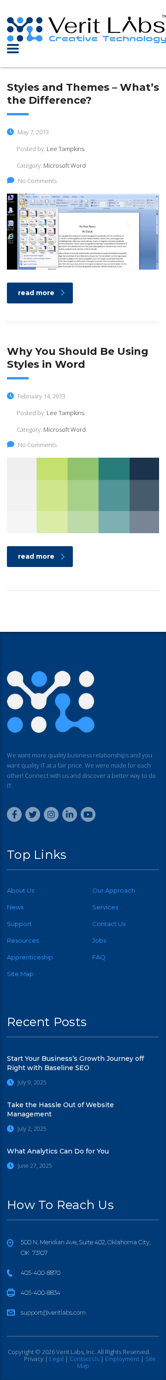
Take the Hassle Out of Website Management (60, 1109)
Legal (56, 1359)
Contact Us (108, 923)
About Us (20, 890)
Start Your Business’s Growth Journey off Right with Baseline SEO (75, 1063)
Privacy (33, 1359)
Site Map (20, 973)
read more (36, 293)
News (15, 907)
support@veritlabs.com (53, 1312)
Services (105, 907)
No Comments (37, 180)
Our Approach (113, 890)
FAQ (99, 957)
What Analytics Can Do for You (58, 1151)
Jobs (99, 940)
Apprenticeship (30, 957)
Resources (23, 940)
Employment (122, 1359)
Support (19, 923)
